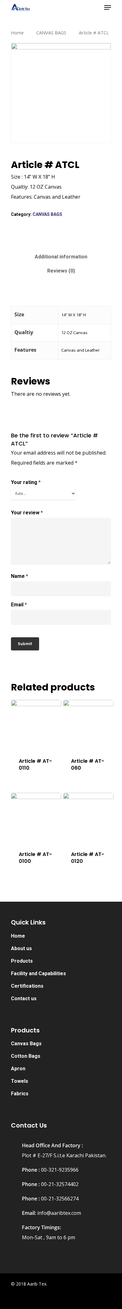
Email (19, 605)
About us (21, 948)
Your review (27, 513)
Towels (19, 1081)
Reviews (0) (61, 271)
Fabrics (19, 1094)
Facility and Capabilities (38, 973)
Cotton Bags (25, 1056)
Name (19, 576)
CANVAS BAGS (51, 32)
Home (17, 32)
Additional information (61, 257)
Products (22, 961)
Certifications (27, 986)
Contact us (24, 998)
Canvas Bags (26, 1044)
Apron (18, 1069)
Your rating (26, 482)
